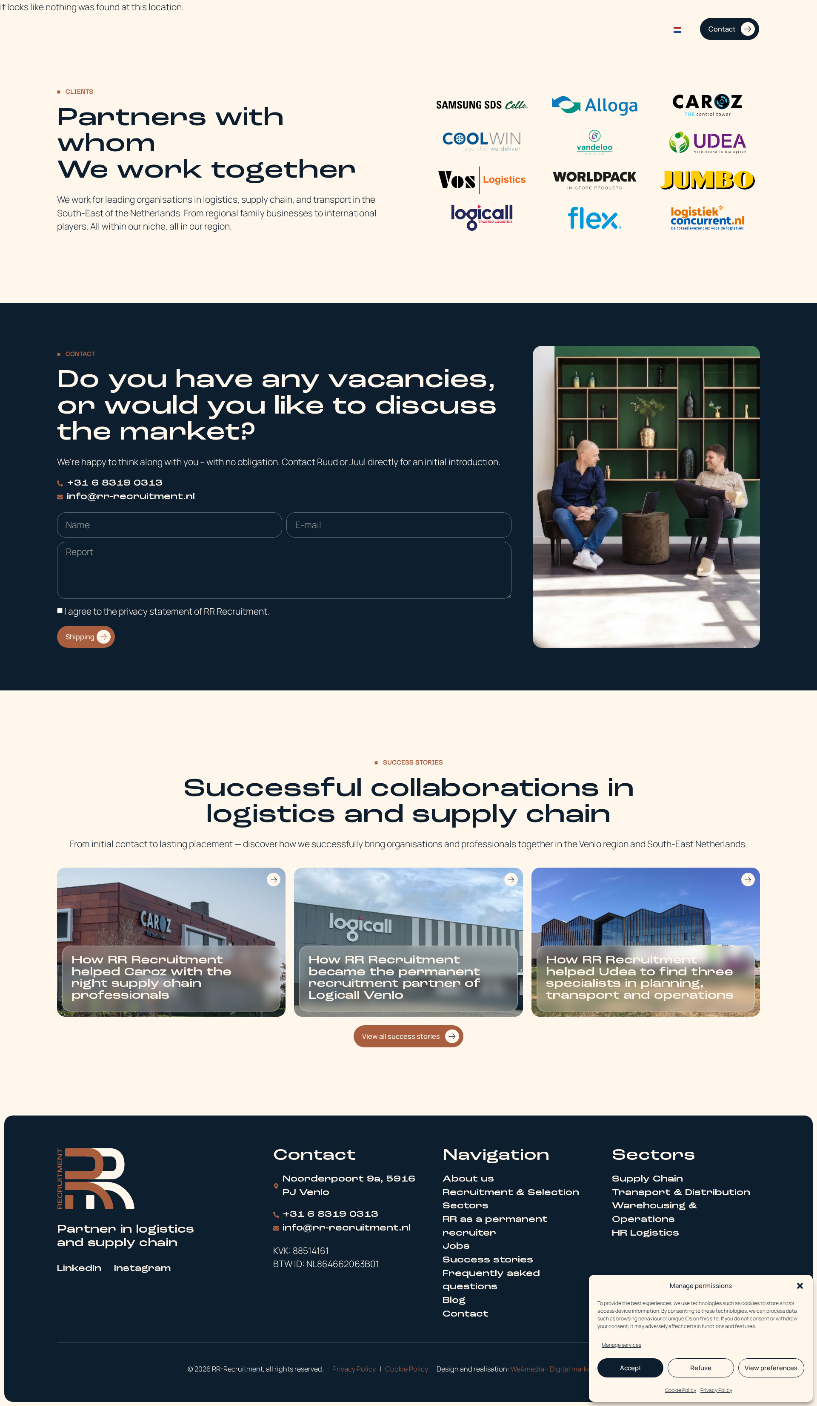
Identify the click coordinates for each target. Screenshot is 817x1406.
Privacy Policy (716, 1390)
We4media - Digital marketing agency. (570, 1369)
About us (354, 29)
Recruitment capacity (505, 29)
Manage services (621, 1344)
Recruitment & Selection (418, 29)
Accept (630, 1367)
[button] (800, 1286)
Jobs (593, 29)
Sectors (563, 29)
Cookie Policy (680, 1390)
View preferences (771, 1367)
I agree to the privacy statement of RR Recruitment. (166, 611)
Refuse (700, 1367)
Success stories (637, 29)
